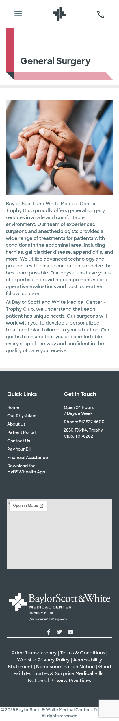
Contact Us (18, 440)
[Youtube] (70, 632)
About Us (16, 424)
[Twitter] (59, 632)
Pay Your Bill (19, 449)
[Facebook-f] (48, 632)
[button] (18, 13)
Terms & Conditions (82, 653)
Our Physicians (22, 415)
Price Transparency (34, 653)
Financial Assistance (27, 457)
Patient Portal (21, 432)
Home (13, 407)
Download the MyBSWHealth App (26, 469)
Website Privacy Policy (43, 660)
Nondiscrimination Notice (65, 667)
